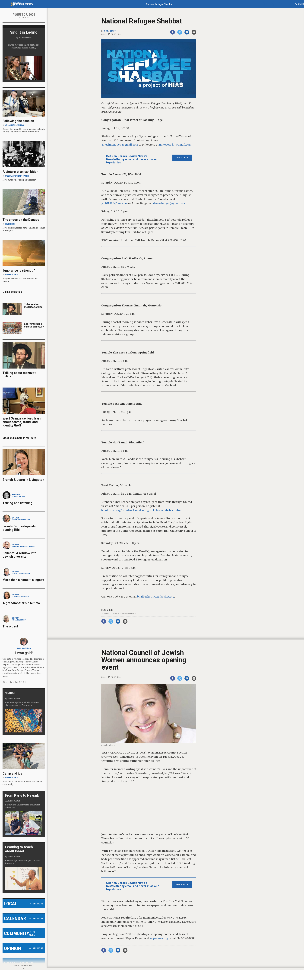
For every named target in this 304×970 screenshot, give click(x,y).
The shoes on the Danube (21, 220)
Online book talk (12, 291)
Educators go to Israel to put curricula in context (22, 862)
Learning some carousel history (34, 325)
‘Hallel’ (10, 693)
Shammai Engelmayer (21, 520)
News (106, 613)
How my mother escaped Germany (19, 179)
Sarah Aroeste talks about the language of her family (24, 46)
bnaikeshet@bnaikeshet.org (155, 596)
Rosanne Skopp (19, 620)
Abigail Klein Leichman (14, 125)
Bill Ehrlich (10, 224)
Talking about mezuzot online (33, 305)
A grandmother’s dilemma (21, 603)
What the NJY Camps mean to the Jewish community (22, 783)
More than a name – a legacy (23, 580)
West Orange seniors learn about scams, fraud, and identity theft (22, 422)
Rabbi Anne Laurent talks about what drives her (22, 806)
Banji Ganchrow (24, 648)
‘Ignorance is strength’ (19, 270)
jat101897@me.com (114, 203)
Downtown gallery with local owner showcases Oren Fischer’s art (22, 703)
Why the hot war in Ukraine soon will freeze (20, 280)
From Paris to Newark (22, 795)
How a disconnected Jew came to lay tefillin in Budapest (24, 229)
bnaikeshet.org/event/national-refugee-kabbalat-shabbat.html (141, 510)
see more (38, 903)
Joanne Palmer (25, 38)
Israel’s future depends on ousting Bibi (21, 528)
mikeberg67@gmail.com (175, 144)
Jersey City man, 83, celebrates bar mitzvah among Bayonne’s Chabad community (24, 130)
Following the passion (18, 121)
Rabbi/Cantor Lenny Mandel (17, 176)
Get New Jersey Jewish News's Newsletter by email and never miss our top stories (132, 159)
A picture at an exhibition (20, 172)
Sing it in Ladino (24, 32)
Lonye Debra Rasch (20, 597)
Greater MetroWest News (124, 613)
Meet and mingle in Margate (19, 437)
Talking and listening (17, 503)
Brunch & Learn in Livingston (23, 480)
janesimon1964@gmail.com (119, 144)
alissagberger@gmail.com (169, 203)
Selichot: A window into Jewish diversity (19, 554)
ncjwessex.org (159, 938)
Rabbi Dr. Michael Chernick (23, 546)
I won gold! (24, 652)
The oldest (11, 626)
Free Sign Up (182, 158)
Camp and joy (12, 773)
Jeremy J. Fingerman (21, 573)
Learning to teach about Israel (19, 849)
